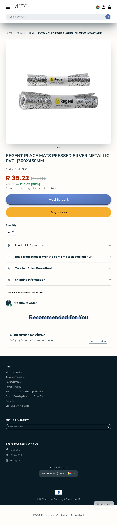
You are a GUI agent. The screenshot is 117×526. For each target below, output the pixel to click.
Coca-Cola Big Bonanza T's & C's (24, 396)
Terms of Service (15, 377)
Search (10, 401)
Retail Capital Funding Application (25, 391)
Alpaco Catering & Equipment (61, 499)
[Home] (22, 7)
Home (9, 33)
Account (103, 7)
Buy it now (58, 212)
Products (21, 33)
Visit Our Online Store (18, 405)
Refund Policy (13, 382)
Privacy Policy (13, 386)
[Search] (108, 16)
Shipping (25, 188)
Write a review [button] (98, 341)
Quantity (11, 225)
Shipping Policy (14, 372)
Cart (109, 7)
